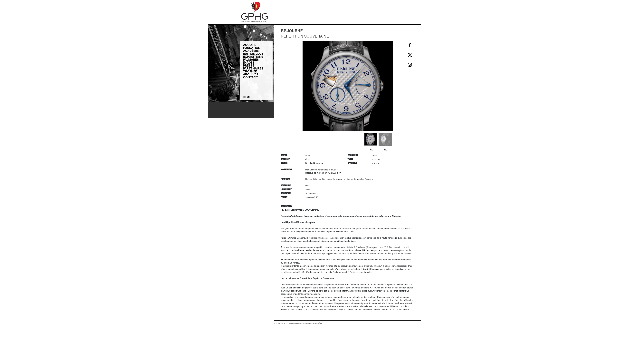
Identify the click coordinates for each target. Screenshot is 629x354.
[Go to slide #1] (370, 139)
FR (244, 96)
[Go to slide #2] (385, 139)
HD (371, 149)
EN (248, 96)
